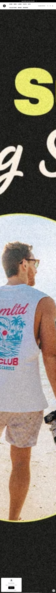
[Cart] (52, 6)
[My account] (50, 6)
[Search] (48, 6)
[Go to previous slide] (19, 1)
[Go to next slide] (36, 1)
